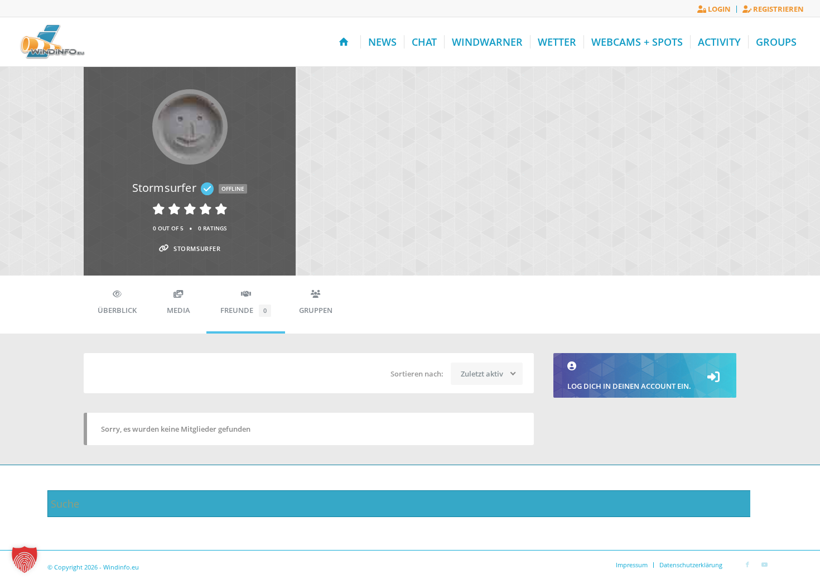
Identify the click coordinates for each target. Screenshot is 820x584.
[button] (24, 559)
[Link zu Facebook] (747, 564)
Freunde (243, 310)
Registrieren (777, 9)
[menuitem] (714, 9)
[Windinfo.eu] (51, 41)
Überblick (117, 310)
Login (718, 9)
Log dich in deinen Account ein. (629, 386)
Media (178, 310)
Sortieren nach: (416, 373)
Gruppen (315, 310)
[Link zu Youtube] (764, 564)
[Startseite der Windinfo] (346, 41)
